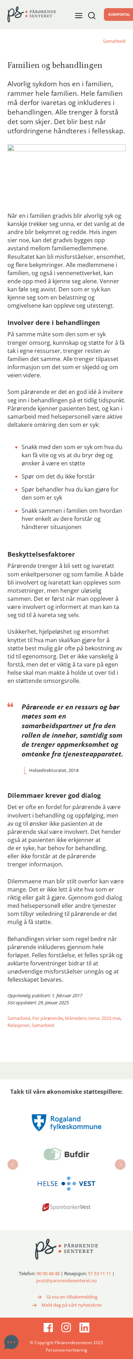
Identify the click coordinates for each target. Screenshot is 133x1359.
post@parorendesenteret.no (66, 1280)
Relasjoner (18, 1025)
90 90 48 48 (48, 1273)
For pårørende (47, 1018)
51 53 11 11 (99, 1273)
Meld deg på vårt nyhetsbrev (71, 1305)
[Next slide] (120, 1164)
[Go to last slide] (12, 1164)
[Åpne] (89, 15)
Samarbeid (114, 41)
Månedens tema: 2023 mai (92, 1018)
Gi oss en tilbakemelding (72, 1297)
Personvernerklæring (66, 1350)
